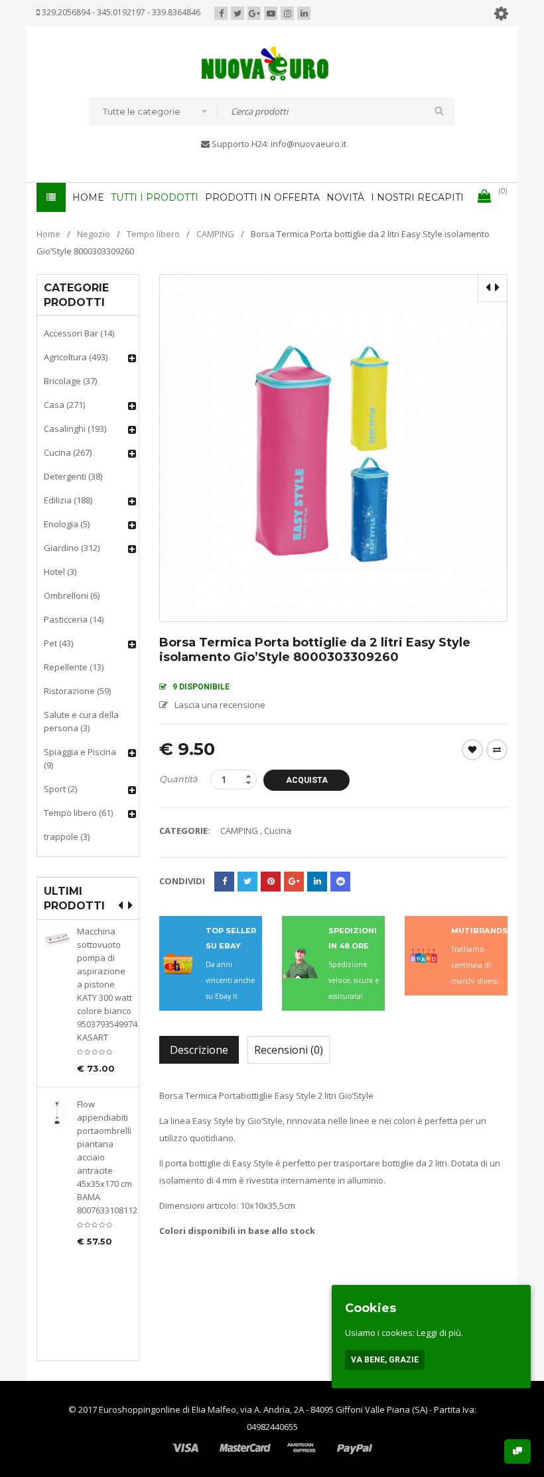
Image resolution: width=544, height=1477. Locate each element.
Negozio (93, 234)
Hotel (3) (60, 572)
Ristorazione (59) (77, 691)
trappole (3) (67, 836)
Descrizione (199, 1050)
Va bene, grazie (385, 1359)
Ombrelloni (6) (72, 595)
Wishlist (472, 749)
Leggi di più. (440, 1333)
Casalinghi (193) (75, 428)
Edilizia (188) (68, 500)
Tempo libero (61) (78, 813)
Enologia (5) (67, 524)
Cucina (277, 831)
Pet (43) (58, 643)
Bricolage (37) (70, 381)
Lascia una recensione (219, 705)
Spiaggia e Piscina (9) (80, 758)
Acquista (307, 780)
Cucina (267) (68, 452)
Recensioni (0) (288, 1050)
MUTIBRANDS (479, 930)
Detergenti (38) (73, 476)
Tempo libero (153, 234)
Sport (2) (60, 789)
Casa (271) (64, 405)
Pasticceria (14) (73, 619)
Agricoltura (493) (75, 357)
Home (48, 234)
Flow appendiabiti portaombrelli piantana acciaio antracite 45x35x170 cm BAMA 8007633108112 (104, 1157)
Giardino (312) (72, 548)
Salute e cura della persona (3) (81, 721)
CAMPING (215, 234)
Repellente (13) (73, 667)
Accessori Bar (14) (79, 333)
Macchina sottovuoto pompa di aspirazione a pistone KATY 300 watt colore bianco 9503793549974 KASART (104, 984)
